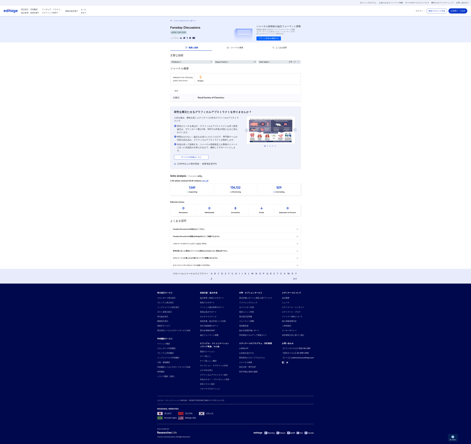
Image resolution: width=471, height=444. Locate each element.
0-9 (295, 278)
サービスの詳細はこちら (191, 157)
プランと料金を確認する (269, 38)
